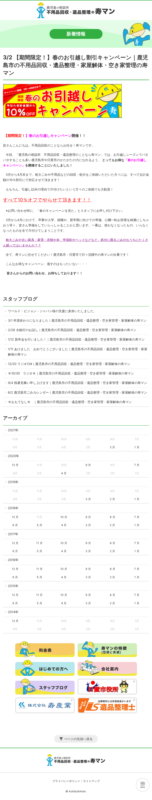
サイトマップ (91, 781)
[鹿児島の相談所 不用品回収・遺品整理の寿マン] (76, 10)
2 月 (112, 447)
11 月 (39, 543)
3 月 (88, 499)
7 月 (136, 465)
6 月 (15, 525)
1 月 (136, 447)
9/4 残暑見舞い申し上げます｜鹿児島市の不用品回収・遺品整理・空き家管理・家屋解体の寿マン (77, 383)
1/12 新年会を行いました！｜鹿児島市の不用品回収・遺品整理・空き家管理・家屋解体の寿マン (76, 339)
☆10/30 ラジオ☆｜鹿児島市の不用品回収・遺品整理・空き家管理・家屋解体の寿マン (71, 373)
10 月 (63, 517)
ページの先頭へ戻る (78, 739)
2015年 (13, 586)
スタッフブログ (20, 299)
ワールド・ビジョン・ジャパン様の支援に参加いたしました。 (52, 311)
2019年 (13, 482)
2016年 (13, 560)
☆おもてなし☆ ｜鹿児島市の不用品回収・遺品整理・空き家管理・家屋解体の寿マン (70, 402)
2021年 (13, 430)
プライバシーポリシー (66, 781)
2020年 (13, 456)
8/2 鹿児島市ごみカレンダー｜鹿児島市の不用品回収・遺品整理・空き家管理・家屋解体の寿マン (77, 392)
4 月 (63, 473)
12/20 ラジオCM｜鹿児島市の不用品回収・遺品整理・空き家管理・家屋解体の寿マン (69, 364)
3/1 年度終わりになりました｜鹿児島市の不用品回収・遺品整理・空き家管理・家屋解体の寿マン (77, 320)
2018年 (13, 508)
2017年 (13, 534)
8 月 (112, 517)
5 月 (39, 525)
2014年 (13, 612)
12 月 (15, 465)
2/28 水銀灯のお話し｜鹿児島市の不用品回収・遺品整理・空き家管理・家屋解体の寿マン (72, 330)
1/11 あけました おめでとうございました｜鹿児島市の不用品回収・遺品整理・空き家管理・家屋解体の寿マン (77, 351)
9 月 (88, 465)
